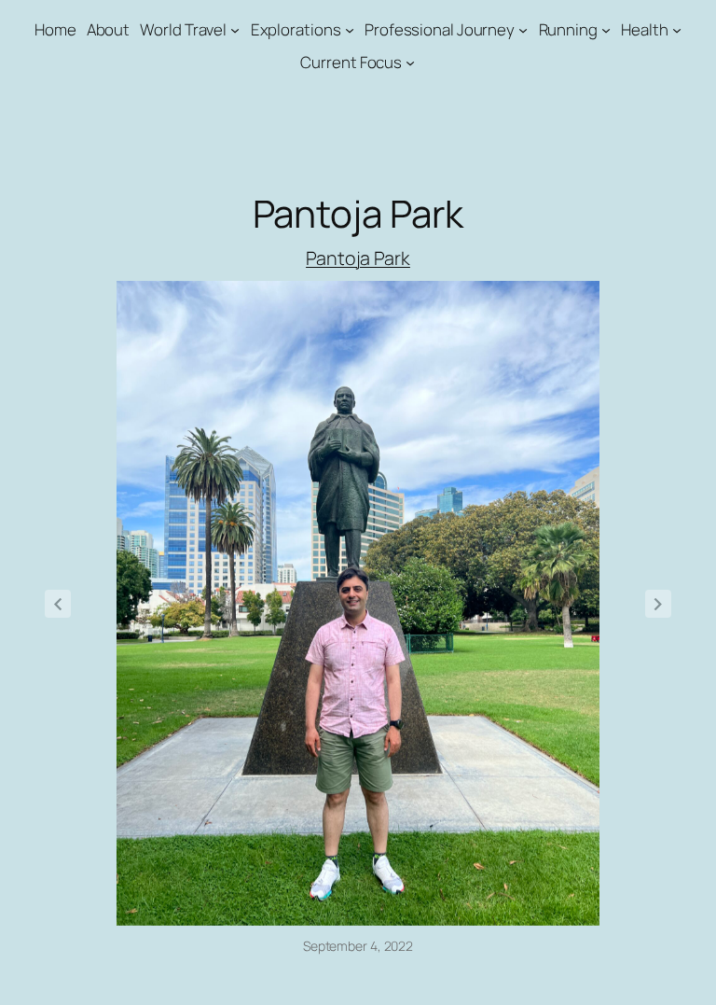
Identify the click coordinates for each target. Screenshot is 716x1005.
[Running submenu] (606, 30)
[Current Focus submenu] (410, 62)
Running (568, 29)
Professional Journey (440, 29)
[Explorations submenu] (349, 30)
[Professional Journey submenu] (523, 30)
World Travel (183, 29)
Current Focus (351, 62)
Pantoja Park (358, 258)
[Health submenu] (677, 30)
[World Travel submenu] (235, 30)
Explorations (296, 29)
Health (644, 29)
